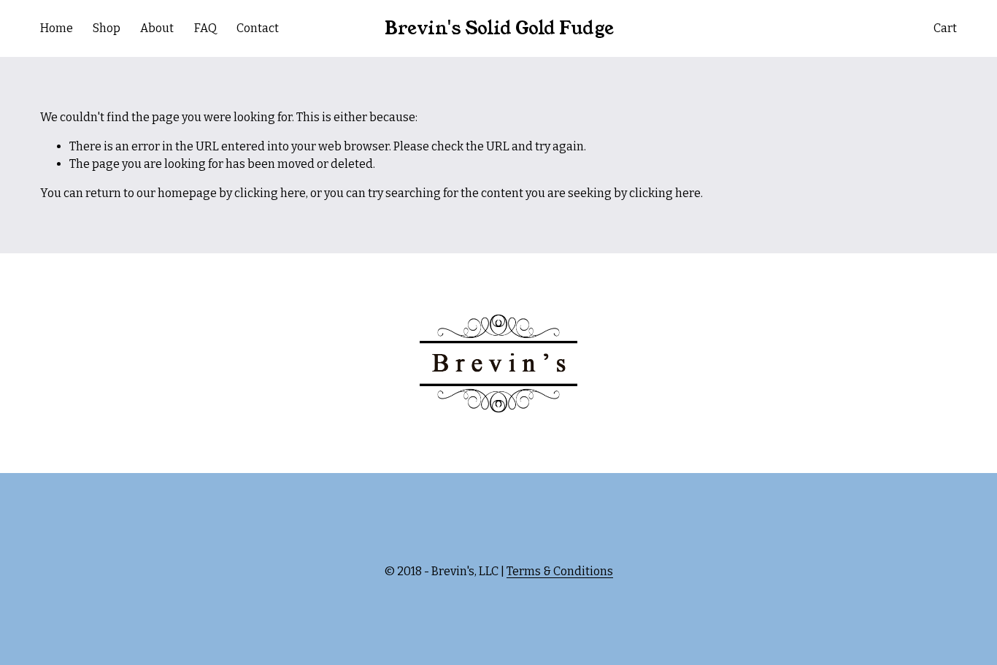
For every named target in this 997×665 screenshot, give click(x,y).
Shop (106, 28)
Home (56, 28)
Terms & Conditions (560, 571)
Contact (257, 28)
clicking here (270, 193)
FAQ (205, 28)
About (157, 28)
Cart (945, 28)
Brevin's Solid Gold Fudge (499, 28)
